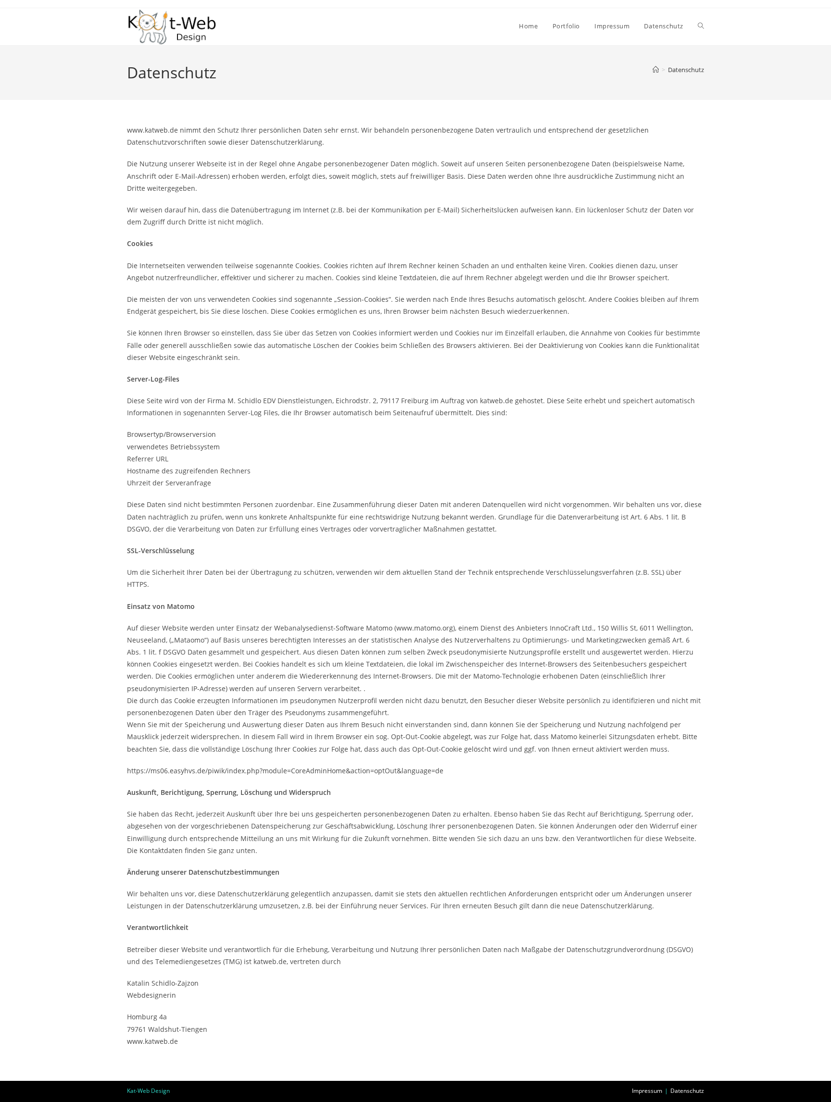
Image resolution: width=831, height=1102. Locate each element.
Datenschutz (686, 69)
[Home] (656, 69)
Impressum (647, 1091)
